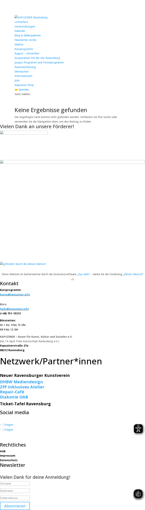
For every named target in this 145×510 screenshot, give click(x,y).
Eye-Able (83, 274)
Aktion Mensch (133, 274)
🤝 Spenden (22, 89)
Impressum (7, 455)
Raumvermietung (25, 67)
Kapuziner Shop (24, 85)
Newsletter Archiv (25, 40)
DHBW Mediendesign (21, 381)
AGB (2, 451)
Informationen (23, 76)
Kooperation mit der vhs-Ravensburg (37, 58)
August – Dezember (27, 53)
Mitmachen (22, 71)
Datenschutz (9, 460)
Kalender (20, 31)
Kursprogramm (24, 49)
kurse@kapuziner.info (15, 294)
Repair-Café (12, 391)
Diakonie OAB (14, 397)
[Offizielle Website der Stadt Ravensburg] (24, 133)
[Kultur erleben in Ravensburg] (72, 163)
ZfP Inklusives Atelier (22, 387)
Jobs (17, 80)
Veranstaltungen (25, 26)
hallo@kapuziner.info (14, 309)
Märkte (19, 44)
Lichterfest (21, 22)
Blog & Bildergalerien (28, 35)
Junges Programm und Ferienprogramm (39, 62)
